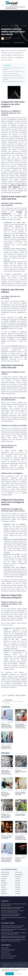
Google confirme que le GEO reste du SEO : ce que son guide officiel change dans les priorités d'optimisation (13, 937)
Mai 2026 (3, 891)
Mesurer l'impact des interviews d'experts (13, 81)
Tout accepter (9, 973)
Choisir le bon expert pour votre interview (13, 71)
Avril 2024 (17, 878)
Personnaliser (19, 973)
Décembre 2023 (19, 874)
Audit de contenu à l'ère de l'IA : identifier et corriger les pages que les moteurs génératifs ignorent (13, 940)
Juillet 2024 (4, 882)
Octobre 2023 (18, 872)
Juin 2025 (17, 887)
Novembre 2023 (5, 874)
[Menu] (3, 5)
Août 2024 (17, 882)
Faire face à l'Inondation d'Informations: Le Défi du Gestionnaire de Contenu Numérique (12, 911)
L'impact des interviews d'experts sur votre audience (13, 68)
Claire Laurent (8, 37)
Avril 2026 (17, 889)
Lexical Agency (4, 25)
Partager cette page (19, 42)
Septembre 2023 (5, 872)
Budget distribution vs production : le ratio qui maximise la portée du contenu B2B (13, 930)
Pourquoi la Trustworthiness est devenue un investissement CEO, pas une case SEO (11, 915)
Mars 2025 (3, 885)
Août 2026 (17, 893)
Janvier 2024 (4, 876)
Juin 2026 (17, 891)
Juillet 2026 (4, 893)
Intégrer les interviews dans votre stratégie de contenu (13, 78)
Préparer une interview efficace (10, 73)
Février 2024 (18, 876)
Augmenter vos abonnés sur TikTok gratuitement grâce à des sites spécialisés (14, 904)
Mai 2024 (3, 880)
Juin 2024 (17, 880)
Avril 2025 (17, 885)
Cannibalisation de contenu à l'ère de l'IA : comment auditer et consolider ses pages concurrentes (12, 926)
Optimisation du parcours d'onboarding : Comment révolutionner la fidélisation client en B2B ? (12, 908)
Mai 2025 (3, 887)
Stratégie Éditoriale (14, 25)
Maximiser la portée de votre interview (12, 75)
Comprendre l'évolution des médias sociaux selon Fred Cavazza (13, 918)
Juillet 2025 (4, 889)
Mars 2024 (3, 878)
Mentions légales (6, 964)
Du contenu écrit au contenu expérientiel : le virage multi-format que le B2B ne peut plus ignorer (14, 933)
